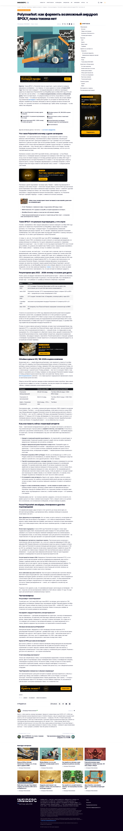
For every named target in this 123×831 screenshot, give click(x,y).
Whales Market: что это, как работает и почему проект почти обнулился (49, 764)
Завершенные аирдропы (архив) (90, 55)
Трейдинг (83, 46)
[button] (98, 2)
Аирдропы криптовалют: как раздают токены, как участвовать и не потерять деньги (50, 786)
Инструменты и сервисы (86, 88)
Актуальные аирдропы (24, 10)
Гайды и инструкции (86, 31)
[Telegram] (74, 711)
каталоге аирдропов (49, 130)
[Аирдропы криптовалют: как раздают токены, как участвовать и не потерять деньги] (50, 776)
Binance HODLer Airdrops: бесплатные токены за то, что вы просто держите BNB (27, 764)
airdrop (25, 697)
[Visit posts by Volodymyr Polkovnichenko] (19, 711)
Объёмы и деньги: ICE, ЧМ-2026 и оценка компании (59, 113)
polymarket (32, 697)
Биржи (82, 42)
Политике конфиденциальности (48, 820)
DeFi (82, 40)
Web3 (82, 85)
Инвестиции (84, 44)
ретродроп (32, 99)
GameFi (83, 83)
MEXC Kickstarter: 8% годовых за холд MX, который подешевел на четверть (43, 209)
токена (49, 267)
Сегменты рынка (84, 81)
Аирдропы (83, 50)
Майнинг (83, 57)
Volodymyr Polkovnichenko (29, 710)
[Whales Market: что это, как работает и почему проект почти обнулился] (50, 754)
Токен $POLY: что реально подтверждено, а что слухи (33, 117)
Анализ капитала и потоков (88, 68)
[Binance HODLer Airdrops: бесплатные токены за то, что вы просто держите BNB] (27, 754)
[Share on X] (65, 24)
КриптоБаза (86, 23)
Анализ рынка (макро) (86, 70)
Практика (82, 37)
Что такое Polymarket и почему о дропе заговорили (32, 113)
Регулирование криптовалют (87, 90)
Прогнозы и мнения (86, 77)
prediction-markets (41, 697)
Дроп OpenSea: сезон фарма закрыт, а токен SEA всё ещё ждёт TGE (95, 786)
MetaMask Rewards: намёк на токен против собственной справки (40, 212)
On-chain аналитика (86, 66)
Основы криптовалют (86, 35)
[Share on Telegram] (67, 24)
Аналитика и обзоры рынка (87, 64)
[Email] (69, 24)
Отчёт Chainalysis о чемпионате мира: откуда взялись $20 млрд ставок (42, 207)
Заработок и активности (86, 48)
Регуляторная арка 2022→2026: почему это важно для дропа (32, 121)
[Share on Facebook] (63, 24)
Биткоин (83, 29)
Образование (83, 27)
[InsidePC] (23, 2)
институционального (25, 375)
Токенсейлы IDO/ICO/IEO (87, 61)
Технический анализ (86, 79)
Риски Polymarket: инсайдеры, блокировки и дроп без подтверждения (57, 121)
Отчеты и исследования (87, 74)
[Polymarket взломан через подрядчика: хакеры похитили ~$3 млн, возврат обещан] (95, 754)
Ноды (82, 59)
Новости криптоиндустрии (93, 759)
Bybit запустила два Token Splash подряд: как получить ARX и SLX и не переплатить (27, 786)
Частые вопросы (53, 124)
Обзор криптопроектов (87, 72)
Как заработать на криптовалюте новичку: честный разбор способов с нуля (72, 786)
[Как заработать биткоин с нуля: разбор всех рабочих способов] (72, 754)
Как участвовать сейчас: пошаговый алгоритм (57, 117)
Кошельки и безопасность (87, 33)
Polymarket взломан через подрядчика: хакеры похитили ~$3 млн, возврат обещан (95, 764)
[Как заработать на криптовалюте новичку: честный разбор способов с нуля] (72, 776)
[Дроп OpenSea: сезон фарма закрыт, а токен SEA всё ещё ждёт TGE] (95, 776)
